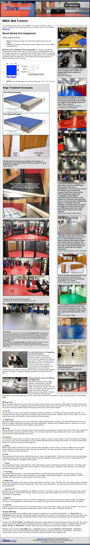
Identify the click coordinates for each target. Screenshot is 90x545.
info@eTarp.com (42, 539)
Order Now (6, 29)
